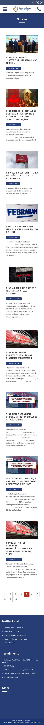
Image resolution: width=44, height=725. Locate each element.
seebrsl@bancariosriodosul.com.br (23, 674)
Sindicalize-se (9, 643)
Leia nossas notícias (11, 632)
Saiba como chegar (11, 677)
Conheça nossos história (13, 628)
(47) (22, 670)
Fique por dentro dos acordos (15, 639)
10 (16, 599)
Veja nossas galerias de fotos (15, 635)
